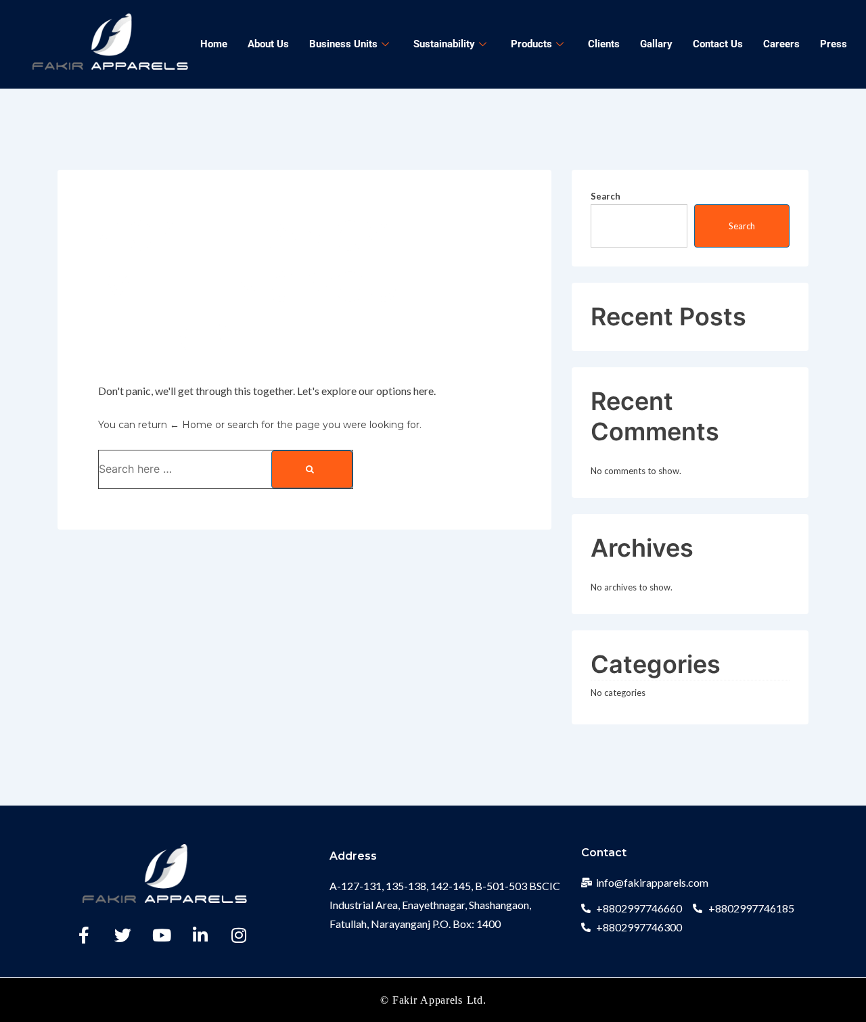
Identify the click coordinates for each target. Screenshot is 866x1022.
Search (605, 196)
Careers (781, 44)
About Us (268, 44)
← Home (191, 425)
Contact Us (718, 44)
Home (213, 44)
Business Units (343, 44)
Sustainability (444, 44)
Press (833, 44)
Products (531, 44)
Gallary (656, 44)
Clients (604, 44)
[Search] (311, 469)
